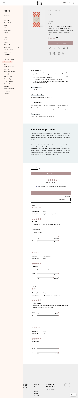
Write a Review (50, 174)
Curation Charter (38, 389)
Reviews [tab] (34, 168)
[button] (54, 38)
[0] (73, 3)
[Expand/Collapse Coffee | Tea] (18, 47)
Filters (51, 193)
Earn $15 (36, 396)
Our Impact (36, 387)
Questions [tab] (41, 168)
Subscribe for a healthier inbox (50, 385)
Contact (36, 391)
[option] (36, 23)
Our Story (36, 384)
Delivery (36, 393)
